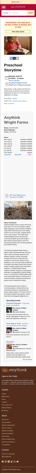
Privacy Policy (5, 436)
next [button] (29, 154)
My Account (15, 2)
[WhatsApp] (15, 461)
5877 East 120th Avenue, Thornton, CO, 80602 (18, 196)
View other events (18, 31)
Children (14, 98)
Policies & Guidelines (7, 433)
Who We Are (5, 419)
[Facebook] (3, 462)
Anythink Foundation (7, 430)
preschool (11, 103)
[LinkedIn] (9, 461)
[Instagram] (6, 461)
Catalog (4, 393)
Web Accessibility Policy (8, 439)
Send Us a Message (9, 454)
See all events (27, 359)
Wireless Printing (6, 407)
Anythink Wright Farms (18, 83)
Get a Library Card (7, 405)
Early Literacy (22, 101)
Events (4, 399)
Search (30, 13)
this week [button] (18, 154)
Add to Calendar (14, 80)
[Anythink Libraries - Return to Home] (18, 7)
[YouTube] (18, 462)
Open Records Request (8, 442)
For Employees (6, 444)
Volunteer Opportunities (8, 425)
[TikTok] (12, 461)
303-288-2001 (7, 456)
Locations (4, 402)
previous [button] (8, 154)
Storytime (15, 101)
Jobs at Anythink (6, 422)
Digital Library (5, 396)
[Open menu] (3, 7)
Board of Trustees (7, 428)
